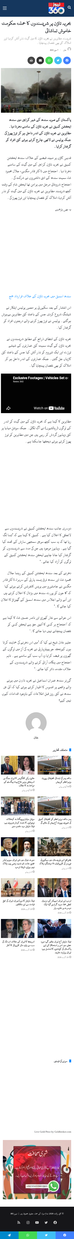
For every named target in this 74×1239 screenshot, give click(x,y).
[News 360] (56, 8)
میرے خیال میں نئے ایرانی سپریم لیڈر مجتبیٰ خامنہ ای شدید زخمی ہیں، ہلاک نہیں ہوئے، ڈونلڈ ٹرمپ (19, 863)
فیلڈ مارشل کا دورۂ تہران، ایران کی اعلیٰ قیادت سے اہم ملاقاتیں (19, 902)
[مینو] (5, 10)
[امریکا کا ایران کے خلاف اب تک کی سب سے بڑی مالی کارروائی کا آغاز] (18, 928)
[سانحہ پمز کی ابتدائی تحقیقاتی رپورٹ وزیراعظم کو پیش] (54, 765)
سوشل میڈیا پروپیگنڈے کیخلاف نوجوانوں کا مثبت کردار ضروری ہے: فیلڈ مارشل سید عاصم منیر (19, 823)
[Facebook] (67, 60)
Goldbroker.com (62, 1132)
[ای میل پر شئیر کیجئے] (40, 60)
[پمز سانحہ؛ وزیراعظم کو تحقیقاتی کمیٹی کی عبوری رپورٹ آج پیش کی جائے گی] (54, 805)
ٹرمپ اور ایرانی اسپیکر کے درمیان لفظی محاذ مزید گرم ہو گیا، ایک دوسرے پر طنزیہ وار (56, 904)
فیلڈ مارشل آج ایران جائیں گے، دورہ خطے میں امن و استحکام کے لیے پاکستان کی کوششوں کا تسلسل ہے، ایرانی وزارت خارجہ (56, 947)
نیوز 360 (13, 1213)
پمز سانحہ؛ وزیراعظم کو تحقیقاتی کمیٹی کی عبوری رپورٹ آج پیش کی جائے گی (54, 821)
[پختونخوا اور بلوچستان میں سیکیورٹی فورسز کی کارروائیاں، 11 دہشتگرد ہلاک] (54, 846)
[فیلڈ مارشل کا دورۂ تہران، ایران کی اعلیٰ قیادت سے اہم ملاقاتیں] (18, 887)
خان (64, 50)
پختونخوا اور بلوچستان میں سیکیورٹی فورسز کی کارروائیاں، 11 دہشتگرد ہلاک (55, 862)
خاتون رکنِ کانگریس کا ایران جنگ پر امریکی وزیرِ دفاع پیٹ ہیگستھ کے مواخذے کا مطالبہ (19, 782)
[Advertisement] (37, 254)
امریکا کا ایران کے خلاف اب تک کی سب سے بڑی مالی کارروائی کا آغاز (18, 943)
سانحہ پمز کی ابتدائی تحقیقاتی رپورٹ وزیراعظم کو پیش (56, 780)
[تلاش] (69, 10)
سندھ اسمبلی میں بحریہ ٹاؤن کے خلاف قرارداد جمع (40, 296)
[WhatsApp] (49, 60)
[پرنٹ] (31, 60)
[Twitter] (58, 60)
